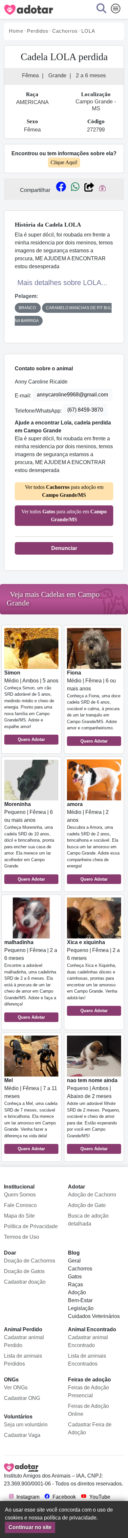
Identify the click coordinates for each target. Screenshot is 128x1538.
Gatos (75, 1276)
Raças (75, 1284)
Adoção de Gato (87, 1205)
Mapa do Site (19, 1216)
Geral (74, 1260)
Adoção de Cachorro (92, 1194)
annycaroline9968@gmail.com (72, 394)
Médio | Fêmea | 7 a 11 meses (30, 1114)
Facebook (63, 1497)
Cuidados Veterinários (94, 1316)
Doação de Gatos (24, 1271)
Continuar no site (30, 1527)
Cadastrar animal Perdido (24, 1341)
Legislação (81, 1308)
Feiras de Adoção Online (88, 1410)
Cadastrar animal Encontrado (88, 1341)
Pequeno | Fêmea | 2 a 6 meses (30, 979)
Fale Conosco (20, 1205)
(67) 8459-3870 (85, 410)
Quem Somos (20, 1194)
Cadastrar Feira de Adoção (90, 1428)
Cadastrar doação (25, 1282)
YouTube (99, 1497)
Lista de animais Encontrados (87, 1360)
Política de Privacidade (31, 1226)
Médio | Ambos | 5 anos (31, 706)
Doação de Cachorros (29, 1260)
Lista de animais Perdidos (23, 1360)
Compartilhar (35, 190)
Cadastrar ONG (22, 1398)
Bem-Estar (80, 1300)
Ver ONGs (16, 1387)
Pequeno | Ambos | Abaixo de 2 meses (93, 1114)
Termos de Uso (21, 1237)
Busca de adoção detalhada (88, 1220)
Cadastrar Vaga (22, 1435)
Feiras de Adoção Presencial (88, 1391)
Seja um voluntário (26, 1424)
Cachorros (80, 1268)
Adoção (77, 1292)
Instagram (27, 1497)
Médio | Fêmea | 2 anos (93, 841)
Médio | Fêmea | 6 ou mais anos (93, 707)
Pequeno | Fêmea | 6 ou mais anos (29, 841)
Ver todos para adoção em (64, 491)
